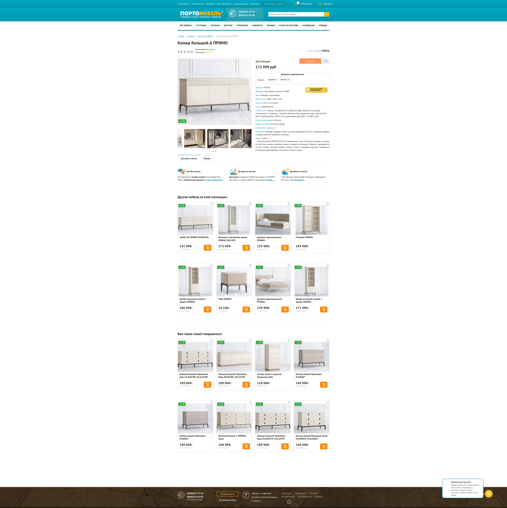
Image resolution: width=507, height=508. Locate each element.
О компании (183, 4)
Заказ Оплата (197, 4)
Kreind (212, 49)
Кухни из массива (288, 25)
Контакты (255, 4)
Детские (228, 25)
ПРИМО (208, 52)
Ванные (271, 25)
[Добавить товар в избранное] (326, 61)
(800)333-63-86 (246, 15)
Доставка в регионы (227, 500)
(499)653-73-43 (246, 11)
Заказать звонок (227, 494)
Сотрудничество (241, 4)
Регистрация (269, 4)
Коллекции (309, 25)
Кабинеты (257, 25)
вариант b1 (285, 79)
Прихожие (242, 25)
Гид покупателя (224, 4)
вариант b (273, 79)
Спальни (215, 25)
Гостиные (201, 25)
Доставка (210, 4)
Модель (261, 80)
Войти (281, 4)
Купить (310, 61)
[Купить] (207, 248)
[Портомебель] (201, 14)
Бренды (323, 25)
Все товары (186, 25)
